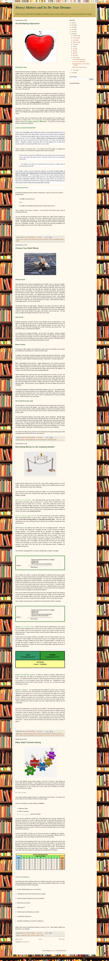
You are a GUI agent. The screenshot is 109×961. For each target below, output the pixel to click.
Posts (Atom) (25, 941)
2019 (72, 25)
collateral (39, 733)
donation (26, 239)
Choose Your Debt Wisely (27, 248)
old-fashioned (51, 439)
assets (21, 733)
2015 (72, 33)
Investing (40, 239)
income (24, 735)
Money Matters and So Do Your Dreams (43, 7)
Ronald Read (57, 239)
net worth (53, 735)
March (74, 55)
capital (34, 733)
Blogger (64, 950)
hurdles (20, 735)
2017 (72, 29)
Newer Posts (19, 939)
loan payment (40, 735)
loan (36, 735)
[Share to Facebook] (50, 237)
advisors (22, 239)
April (74, 53)
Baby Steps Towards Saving (28, 742)
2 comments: (39, 237)
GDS (17, 735)
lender (28, 735)
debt (38, 439)
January (75, 70)
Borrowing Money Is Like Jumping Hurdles (34, 447)
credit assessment (45, 733)
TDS (55, 439)
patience (38, 935)
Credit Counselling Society (31, 439)
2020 (72, 22)
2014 (72, 72)
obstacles (33, 935)
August (75, 44)
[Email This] (45, 237)
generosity (34, 239)
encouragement (23, 935)
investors (51, 239)
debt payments (43, 439)
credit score (59, 733)
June (74, 48)
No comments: (39, 437)
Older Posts (61, 939)
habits (28, 935)
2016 (72, 31)
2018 (72, 27)
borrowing (22, 439)
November (75, 37)
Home (40, 939)
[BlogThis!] (47, 237)
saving (42, 935)
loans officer (47, 735)
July (74, 46)
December (75, 35)
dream (30, 239)
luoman (54, 950)
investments (45, 239)
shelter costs (58, 735)
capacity (30, 733)
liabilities (32, 735)
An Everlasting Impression (27, 23)
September (76, 42)
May (74, 51)
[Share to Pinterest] (51, 237)
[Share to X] (48, 237)
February (75, 57)
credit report (53, 733)
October (75, 40)
